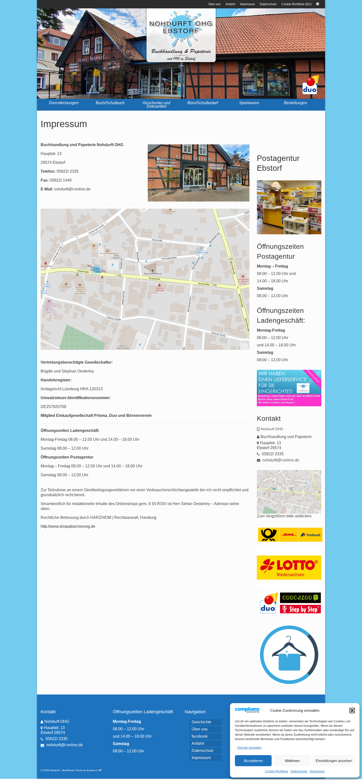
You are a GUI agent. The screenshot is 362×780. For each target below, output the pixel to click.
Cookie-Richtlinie (276, 771)
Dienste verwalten (249, 747)
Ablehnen (292, 761)
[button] (352, 710)
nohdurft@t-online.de (280, 460)
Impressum (317, 771)
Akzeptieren (253, 761)
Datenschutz (299, 771)
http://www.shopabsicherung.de (68, 526)
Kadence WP (94, 770)
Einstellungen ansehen (334, 761)
